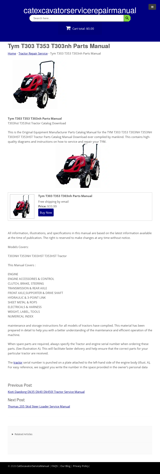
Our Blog (65, 466)
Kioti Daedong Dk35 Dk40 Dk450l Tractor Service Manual (46, 392)
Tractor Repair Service (33, 53)
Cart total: (83, 28)
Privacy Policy (81, 466)
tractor (17, 362)
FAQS (55, 466)
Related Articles (23, 434)
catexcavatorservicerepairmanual (80, 9)
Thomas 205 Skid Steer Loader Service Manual (39, 406)
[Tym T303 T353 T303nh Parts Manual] (21, 217)
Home (12, 53)
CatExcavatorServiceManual (33, 466)
